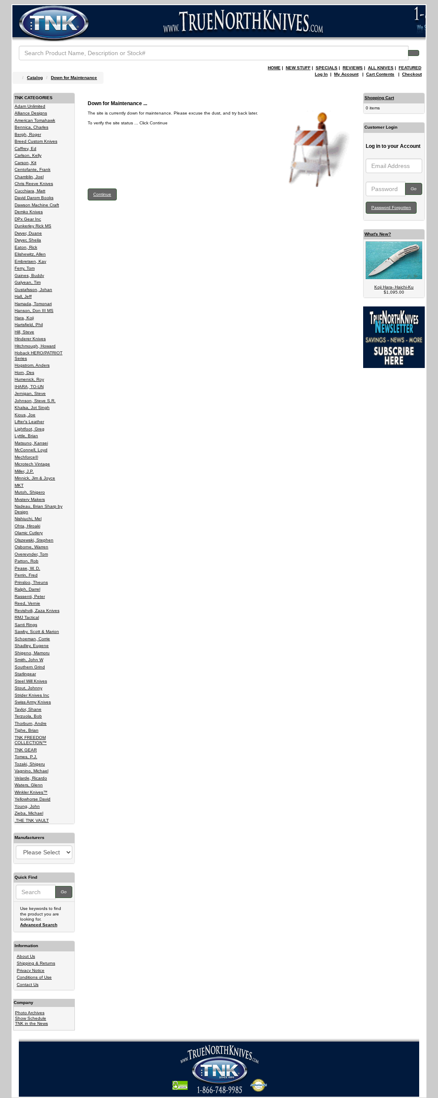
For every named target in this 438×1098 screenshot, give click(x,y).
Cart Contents (380, 74)
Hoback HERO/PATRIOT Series (38, 355)
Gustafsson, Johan (33, 289)
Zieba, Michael (29, 813)
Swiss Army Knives (33, 702)
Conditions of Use (34, 977)
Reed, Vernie (27, 603)
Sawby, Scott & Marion (37, 631)
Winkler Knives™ (31, 792)
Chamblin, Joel (29, 176)
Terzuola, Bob (28, 716)
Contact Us (27, 984)
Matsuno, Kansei (31, 443)
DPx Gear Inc (28, 219)
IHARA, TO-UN (29, 386)
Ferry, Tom (25, 268)
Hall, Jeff (23, 296)
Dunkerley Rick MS (33, 226)
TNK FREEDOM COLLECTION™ (31, 740)
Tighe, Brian (26, 730)
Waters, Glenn (29, 785)
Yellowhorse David (32, 799)
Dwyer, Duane (28, 233)
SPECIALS (326, 67)
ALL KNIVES (381, 67)
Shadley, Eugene (32, 645)
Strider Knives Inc (32, 695)
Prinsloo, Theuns (31, 582)
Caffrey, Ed (25, 148)
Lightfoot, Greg (29, 429)
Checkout (412, 74)
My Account (346, 74)
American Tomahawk (35, 120)
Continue (102, 194)
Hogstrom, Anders (32, 365)
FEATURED (410, 67)
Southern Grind (30, 667)
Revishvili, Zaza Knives (37, 610)
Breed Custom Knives (36, 141)
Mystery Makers (30, 499)
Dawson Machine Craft (37, 205)
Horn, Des (24, 372)
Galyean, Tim (28, 282)
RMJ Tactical (27, 617)
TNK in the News (31, 1023)
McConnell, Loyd (31, 449)
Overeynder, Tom (31, 554)
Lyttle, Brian (26, 435)
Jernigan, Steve (30, 393)
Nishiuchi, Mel (28, 518)
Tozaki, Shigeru (30, 764)
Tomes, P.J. (26, 756)
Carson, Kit (25, 162)
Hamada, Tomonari (33, 303)
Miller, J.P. (24, 471)
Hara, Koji (24, 317)
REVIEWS (353, 67)
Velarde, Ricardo (31, 778)
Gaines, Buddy (29, 275)
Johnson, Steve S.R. (35, 400)
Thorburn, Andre (31, 723)
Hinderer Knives (30, 338)
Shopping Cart (379, 97)
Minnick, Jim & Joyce (35, 478)
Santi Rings (26, 624)
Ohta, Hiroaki (27, 526)
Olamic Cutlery (29, 532)
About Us (26, 956)
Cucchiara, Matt (30, 190)
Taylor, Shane (28, 709)
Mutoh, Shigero (30, 492)
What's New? (377, 234)
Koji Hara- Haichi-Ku (394, 287)
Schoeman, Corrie (32, 638)
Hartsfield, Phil (29, 324)
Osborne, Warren (31, 547)
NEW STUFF (298, 67)
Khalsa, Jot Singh (32, 407)
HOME (274, 67)
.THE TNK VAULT (32, 820)
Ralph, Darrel (27, 589)
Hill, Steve (24, 332)
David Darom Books (34, 197)
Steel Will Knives (31, 681)
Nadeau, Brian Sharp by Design (38, 509)
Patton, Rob (26, 561)
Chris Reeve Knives (34, 183)
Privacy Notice (30, 970)
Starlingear (25, 673)
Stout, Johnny (28, 688)
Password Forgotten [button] (391, 207)
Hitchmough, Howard (35, 346)
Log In (321, 74)
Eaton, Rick (26, 247)
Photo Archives (29, 1012)
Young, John (27, 806)
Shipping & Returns (36, 963)
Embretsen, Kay (30, 261)
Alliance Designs (31, 113)
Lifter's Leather (29, 421)
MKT (19, 485)
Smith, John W (29, 659)
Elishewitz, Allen (30, 254)
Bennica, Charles (31, 127)
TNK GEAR (26, 750)
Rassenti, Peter (30, 596)
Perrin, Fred (26, 575)
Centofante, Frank (32, 169)
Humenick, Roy (29, 379)
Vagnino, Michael (31, 770)
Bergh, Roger (28, 134)
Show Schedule (30, 1018)
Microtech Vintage (32, 464)
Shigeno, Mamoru (32, 653)
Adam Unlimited (30, 106)
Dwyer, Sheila (28, 240)
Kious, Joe (25, 414)
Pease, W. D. (27, 568)
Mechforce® (26, 457)
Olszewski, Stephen (34, 540)
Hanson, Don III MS (34, 310)
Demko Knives (29, 211)
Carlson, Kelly (28, 155)
